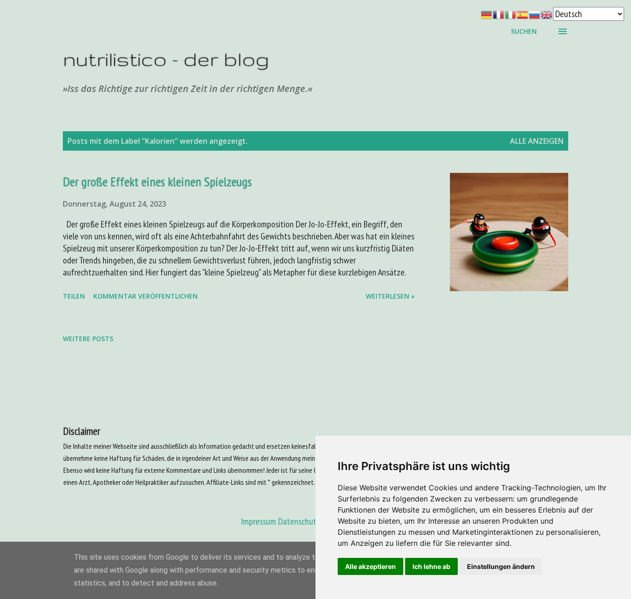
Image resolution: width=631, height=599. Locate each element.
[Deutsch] (487, 14)
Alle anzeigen (537, 141)
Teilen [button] (74, 296)
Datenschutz (299, 521)
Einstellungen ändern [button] (501, 566)
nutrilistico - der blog (166, 59)
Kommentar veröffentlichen (145, 296)
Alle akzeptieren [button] (370, 566)
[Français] (499, 14)
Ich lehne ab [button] (431, 566)
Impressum (258, 521)
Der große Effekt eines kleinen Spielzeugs (157, 181)
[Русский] (535, 14)
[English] (547, 14)
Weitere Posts (88, 338)
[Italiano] (511, 14)
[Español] (523, 14)
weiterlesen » (390, 296)
